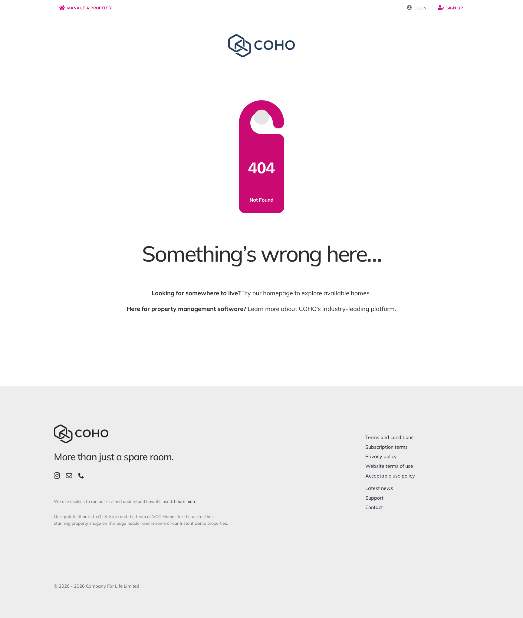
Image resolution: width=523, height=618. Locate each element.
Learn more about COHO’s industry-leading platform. (261, 308)
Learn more (185, 501)
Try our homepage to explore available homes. (261, 293)
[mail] (69, 476)
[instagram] (57, 476)
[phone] (81, 476)
